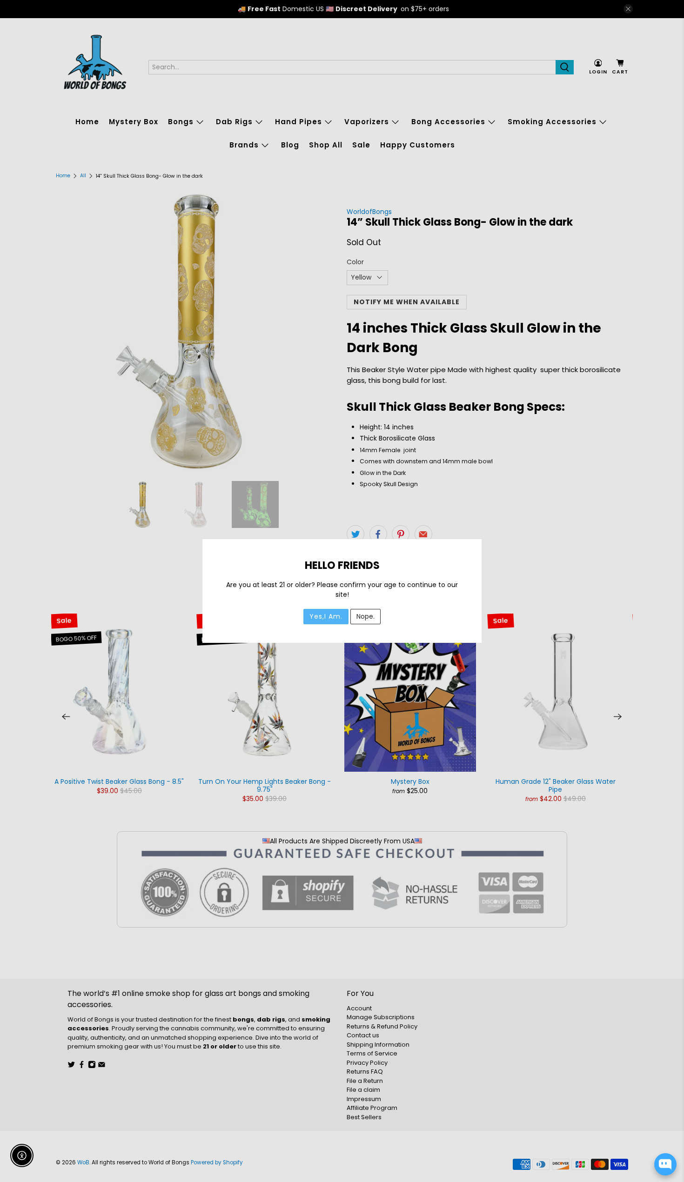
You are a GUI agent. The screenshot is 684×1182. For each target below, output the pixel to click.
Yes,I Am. (325, 616)
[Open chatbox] (665, 1164)
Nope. (365, 616)
